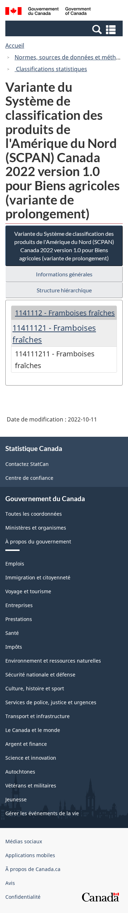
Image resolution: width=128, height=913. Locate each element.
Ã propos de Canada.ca (32, 869)
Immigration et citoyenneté (37, 577)
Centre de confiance (29, 477)
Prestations (18, 619)
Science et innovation (30, 757)
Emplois (14, 563)
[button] (65, 29)
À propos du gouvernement (38, 541)
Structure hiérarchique (64, 290)
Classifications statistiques (51, 69)
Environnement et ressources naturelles (53, 660)
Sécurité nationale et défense (40, 674)
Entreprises (19, 605)
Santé (12, 633)
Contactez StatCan (27, 464)
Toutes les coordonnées (33, 513)
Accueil (14, 45)
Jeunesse (16, 799)
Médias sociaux (23, 841)
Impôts (13, 646)
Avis (10, 883)
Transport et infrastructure (37, 716)
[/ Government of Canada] (48, 12)
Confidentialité (23, 896)
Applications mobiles (30, 855)
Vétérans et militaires (30, 785)
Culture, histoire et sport (34, 688)
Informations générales (64, 274)
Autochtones (20, 771)
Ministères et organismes (35, 527)
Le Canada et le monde (32, 730)
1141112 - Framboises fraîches (65, 313)
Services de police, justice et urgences (50, 702)
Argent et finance (26, 744)
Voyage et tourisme (28, 591)
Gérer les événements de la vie (42, 813)
